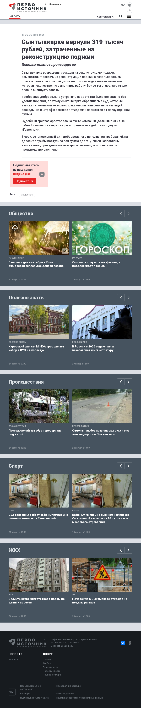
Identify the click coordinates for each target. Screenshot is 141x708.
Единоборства (50, 667)
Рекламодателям (65, 693)
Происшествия (26, 382)
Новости (15, 654)
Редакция (25, 693)
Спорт (16, 466)
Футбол (47, 663)
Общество (27, 195)
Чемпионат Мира (52, 674)
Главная (47, 659)
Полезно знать (26, 298)
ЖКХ (14, 550)
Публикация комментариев (34, 697)
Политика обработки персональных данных (79, 697)
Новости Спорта (51, 671)
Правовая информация (68, 686)
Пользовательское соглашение (30, 687)
